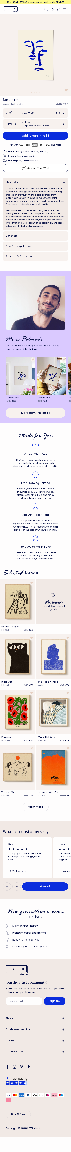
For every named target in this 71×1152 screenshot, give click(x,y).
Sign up (54, 1001)
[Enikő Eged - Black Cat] (17, 656)
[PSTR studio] (11, 9)
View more (35, 807)
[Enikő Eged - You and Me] (17, 767)
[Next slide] (16, 886)
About (10, 1040)
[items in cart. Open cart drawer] (58, 9)
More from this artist (35, 413)
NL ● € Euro (18, 1114)
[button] (66, 9)
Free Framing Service (18, 246)
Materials (11, 236)
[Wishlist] (52, 9)
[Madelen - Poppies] (17, 712)
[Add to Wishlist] (66, 90)
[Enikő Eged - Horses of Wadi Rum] (53, 767)
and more (56, 144)
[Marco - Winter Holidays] (53, 712)
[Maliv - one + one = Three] (53, 656)
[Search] (46, 9)
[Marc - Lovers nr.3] (52, 376)
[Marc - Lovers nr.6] (20, 376)
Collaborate (14, 1052)
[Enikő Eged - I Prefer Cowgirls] (17, 601)
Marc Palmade (13, 104)
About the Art (14, 182)
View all (45, 886)
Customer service (18, 1029)
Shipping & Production (19, 256)
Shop (9, 1018)
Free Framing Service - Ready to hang (28, 151)
